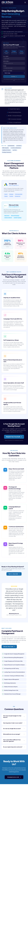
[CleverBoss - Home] (7, 2)
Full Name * (6, 56)
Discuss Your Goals (8, 646)
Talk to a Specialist (13, 574)
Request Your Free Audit (13, 436)
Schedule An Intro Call (13, 777)
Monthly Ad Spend (7, 70)
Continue (13, 76)
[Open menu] (25, 2)
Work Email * (6, 61)
